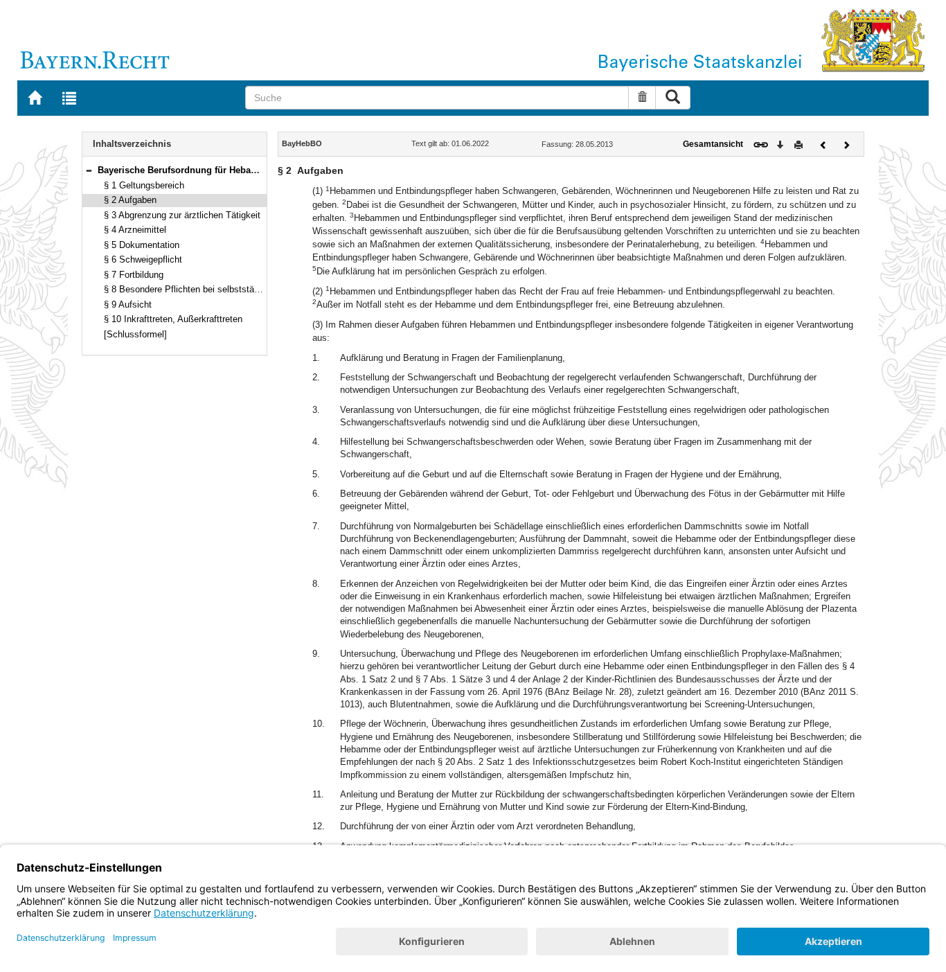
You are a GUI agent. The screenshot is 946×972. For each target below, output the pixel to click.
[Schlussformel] (135, 334)
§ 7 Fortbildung (133, 274)
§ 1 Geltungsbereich (144, 185)
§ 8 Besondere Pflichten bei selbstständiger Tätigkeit (210, 289)
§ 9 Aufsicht (128, 304)
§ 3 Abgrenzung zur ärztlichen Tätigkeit (182, 215)
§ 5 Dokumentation (141, 245)
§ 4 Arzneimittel (135, 229)
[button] (88, 170)
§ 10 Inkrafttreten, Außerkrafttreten (173, 319)
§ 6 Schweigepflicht (143, 259)
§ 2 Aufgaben (130, 200)
